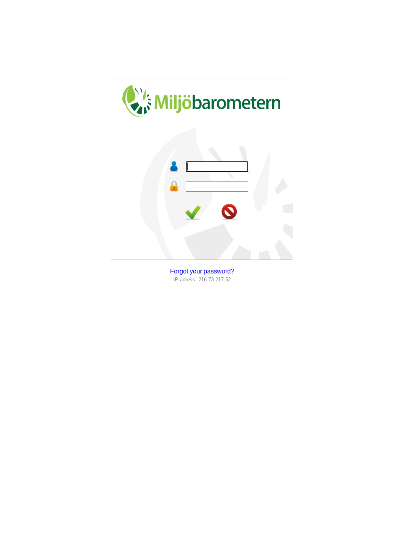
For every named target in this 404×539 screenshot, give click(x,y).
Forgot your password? (202, 271)
